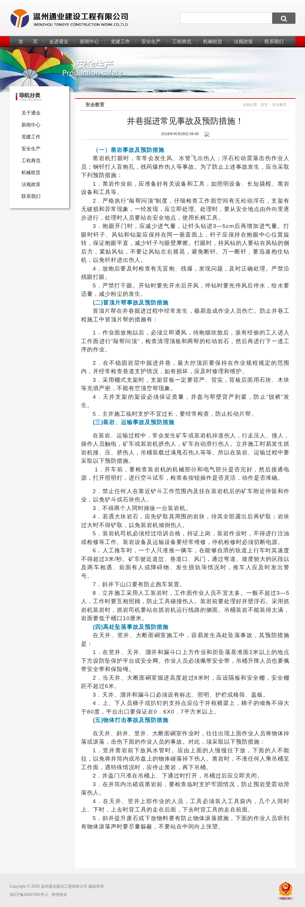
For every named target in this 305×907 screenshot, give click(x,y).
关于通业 (31, 112)
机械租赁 (212, 41)
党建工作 (120, 41)
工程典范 (181, 41)
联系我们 (274, 41)
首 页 (28, 41)
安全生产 (151, 41)
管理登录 (59, 894)
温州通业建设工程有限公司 (64, 886)
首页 (264, 105)
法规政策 (243, 41)
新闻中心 (89, 41)
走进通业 (58, 41)
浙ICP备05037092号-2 (29, 894)
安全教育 (279, 105)
